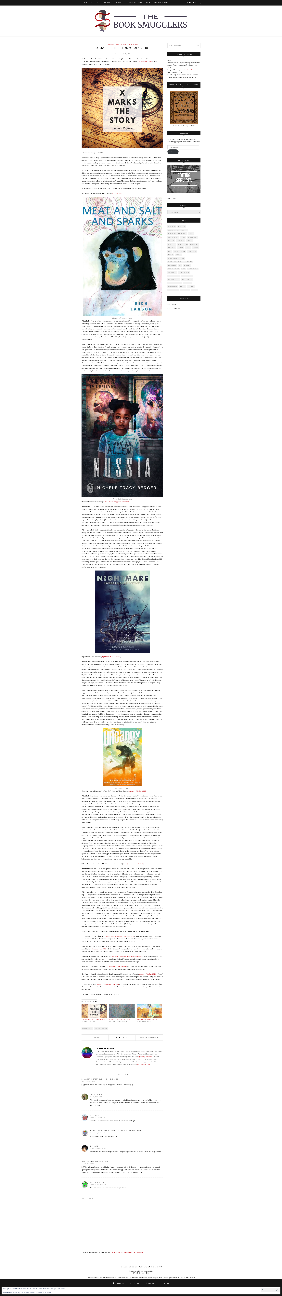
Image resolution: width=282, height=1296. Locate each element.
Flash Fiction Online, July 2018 (108, 984)
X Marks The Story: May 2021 (147, 1019)
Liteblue (94, 1146)
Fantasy (189, 240)
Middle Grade (192, 251)
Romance (187, 265)
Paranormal (172, 265)
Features (106, 3)
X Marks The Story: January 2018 (94, 1019)
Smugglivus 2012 (186, 276)
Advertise (120, 3)
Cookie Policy (46, 1292)
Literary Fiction (179, 251)
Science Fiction (173, 268)
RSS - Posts (171, 198)
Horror (180, 247)
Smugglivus (172, 272)
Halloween (194, 244)
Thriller (182, 286)
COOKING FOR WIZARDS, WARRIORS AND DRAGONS (149, 3)
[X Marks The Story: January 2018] (94, 1011)
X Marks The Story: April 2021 (120, 1019)
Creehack (94, 1115)
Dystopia (171, 240)
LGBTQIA (195, 247)
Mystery (178, 254)
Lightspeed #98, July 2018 (117, 967)
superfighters (97, 1182)
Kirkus (188, 247)
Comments (95, 1038)
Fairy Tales (180, 240)
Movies (170, 254)
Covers (183, 237)
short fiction (191, 70)
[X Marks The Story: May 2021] (149, 1011)
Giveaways (171, 244)
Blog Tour (181, 226)
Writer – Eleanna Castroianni (95, 1161)
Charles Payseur (150, 1037)
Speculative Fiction (175, 283)
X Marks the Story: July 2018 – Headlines (100, 1079)
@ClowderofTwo (143, 1065)
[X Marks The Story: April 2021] (122, 1011)
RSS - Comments (173, 308)
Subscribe (173, 152)
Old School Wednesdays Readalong (180, 261)
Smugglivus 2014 (187, 279)
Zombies (195, 290)
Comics (191, 233)
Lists (169, 251)
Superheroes (172, 286)
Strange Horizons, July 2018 (133, 864)
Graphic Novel (183, 244)
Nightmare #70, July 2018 (111, 657)
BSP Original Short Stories (177, 233)
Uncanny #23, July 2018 (137, 791)
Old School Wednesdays (176, 258)
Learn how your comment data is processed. (127, 1252)
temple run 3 (96, 1094)
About (84, 3)
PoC (180, 265)
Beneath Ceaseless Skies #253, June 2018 (119, 936)
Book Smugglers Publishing (177, 230)
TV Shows (191, 286)
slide (183, 268)
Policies (94, 3)
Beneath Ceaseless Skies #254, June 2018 (127, 956)
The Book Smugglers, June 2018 (117, 502)
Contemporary (173, 237)
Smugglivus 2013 (173, 279)
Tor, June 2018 (117, 193)
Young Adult (185, 290)
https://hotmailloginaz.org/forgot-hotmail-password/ (116, 1130)
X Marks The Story (129, 44)
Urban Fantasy (173, 290)
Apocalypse (172, 226)
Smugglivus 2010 (184, 272)
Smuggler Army (113, 44)
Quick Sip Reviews (145, 1057)
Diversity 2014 (192, 237)
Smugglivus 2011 (173, 276)
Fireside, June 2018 (99, 949)
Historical (171, 247)
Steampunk (188, 283)
